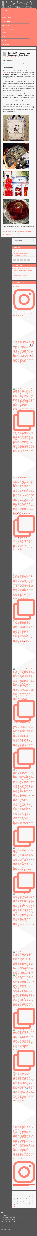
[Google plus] (25, 260)
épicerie (27, 231)
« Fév (14, 1206)
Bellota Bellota (20, 231)
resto (26, 233)
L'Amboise (21, 233)
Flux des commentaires (9, 1219)
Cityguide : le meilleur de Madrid (22, 268)
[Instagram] (28, 260)
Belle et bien (6, 14)
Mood (4, 40)
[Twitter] (18, 260)
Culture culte (6, 17)
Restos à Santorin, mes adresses (22, 273)
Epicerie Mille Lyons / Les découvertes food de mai (19, 54)
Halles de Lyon (10, 233)
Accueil (4, 10)
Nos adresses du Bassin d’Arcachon (23, 272)
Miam (3, 36)
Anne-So (17, 56)
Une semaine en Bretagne (20, 275)
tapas (4, 234)
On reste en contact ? (19, 250)
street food (30, 233)
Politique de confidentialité (21, 255)
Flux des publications (8, 1217)
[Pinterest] (14, 260)
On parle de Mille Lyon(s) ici (21, 253)
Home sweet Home (8, 29)
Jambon (16, 233)
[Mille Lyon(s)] (16, 7)
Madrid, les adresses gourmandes (23, 270)
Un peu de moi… (18, 251)
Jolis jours (5, 25)
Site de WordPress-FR (8, 1221)
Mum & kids (5, 44)
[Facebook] (21, 260)
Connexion (5, 1215)
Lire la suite (9, 228)
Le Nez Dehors (6, 21)
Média (4, 33)
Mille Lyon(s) (8, 1229)
